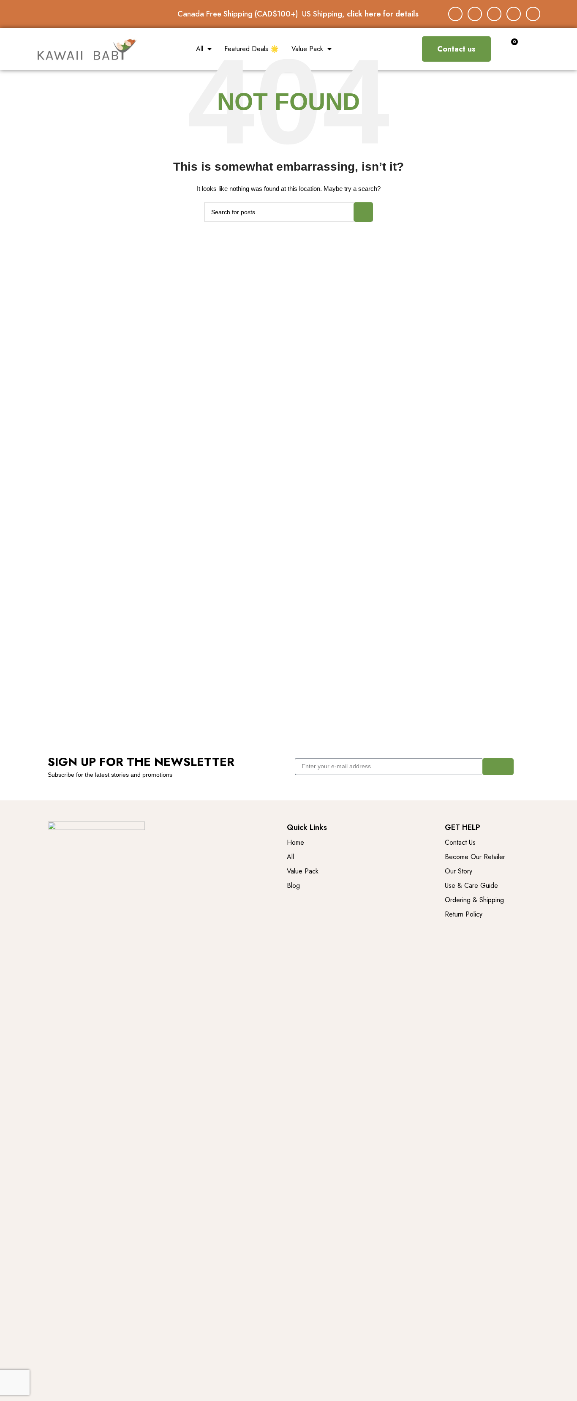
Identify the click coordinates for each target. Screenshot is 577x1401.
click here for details (383, 13)
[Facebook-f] (455, 14)
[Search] (363, 212)
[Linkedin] (513, 14)
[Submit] (498, 766)
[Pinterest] (533, 14)
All (199, 49)
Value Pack (307, 49)
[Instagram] (475, 14)
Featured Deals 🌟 (251, 49)
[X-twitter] (494, 14)
